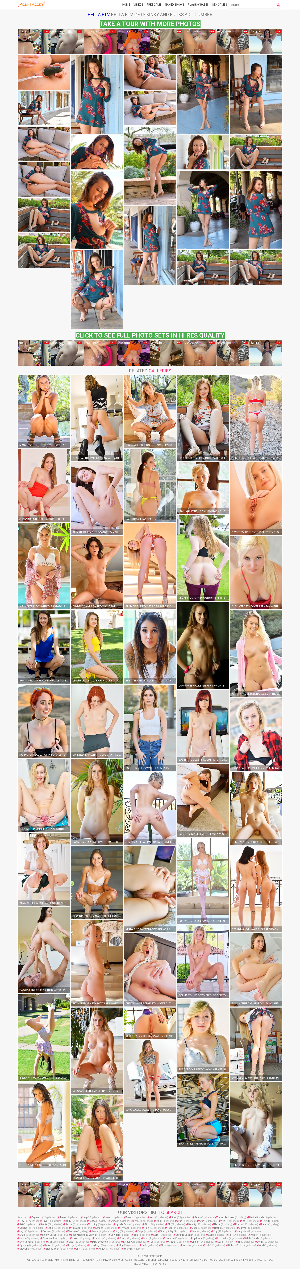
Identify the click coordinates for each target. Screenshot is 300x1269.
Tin (146, 1224)
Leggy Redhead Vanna (83, 1234)
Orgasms (37, 1217)
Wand (108, 1217)
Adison (254, 1234)
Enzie (22, 1234)
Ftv (135, 1221)
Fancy (22, 1238)
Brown (129, 1217)
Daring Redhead (226, 1217)
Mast (71, 1241)
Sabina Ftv (25, 1227)
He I (230, 1234)
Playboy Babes (198, 4)
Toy (215, 1231)
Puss (169, 1227)
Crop (179, 1221)
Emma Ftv (222, 1238)
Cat (50, 1241)
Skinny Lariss (49, 1234)
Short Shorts (26, 1241)
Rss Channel (141, 1264)
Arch (201, 1221)
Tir (239, 1241)
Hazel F (76, 1238)
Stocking (24, 1248)
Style (220, 1241)
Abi (210, 1234)
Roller (159, 1221)
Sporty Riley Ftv (168, 1231)
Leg (85, 1217)
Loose (92, 1221)
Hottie (217, 1227)
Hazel (217, 1224)
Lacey (264, 1224)
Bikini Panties (50, 1238)
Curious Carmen (184, 1234)
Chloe (113, 1221)
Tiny (21, 1221)
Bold (136, 1234)
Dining (265, 1221)
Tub (151, 1241)
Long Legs (95, 1245)
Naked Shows (174, 4)
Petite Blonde (256, 1217)
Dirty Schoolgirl (100, 1241)
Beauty (192, 1224)
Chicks (171, 1241)
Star (163, 1245)
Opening (24, 1245)
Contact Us (159, 1264)
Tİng (121, 1245)
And (259, 1241)
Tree (62, 1217)
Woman (72, 1231)
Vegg (195, 1227)
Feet (194, 1231)
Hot (207, 1245)
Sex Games (219, 4)
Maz (47, 1245)
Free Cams (154, 4)
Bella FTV (99, 14)
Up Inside (198, 1238)
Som (174, 1217)
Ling (117, 1231)
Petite (44, 1224)
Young (127, 1248)
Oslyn (141, 1231)
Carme (242, 1227)
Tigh (146, 1227)
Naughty (241, 1231)
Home (126, 4)
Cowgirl (115, 1234)
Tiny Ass (124, 1227)
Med (145, 1238)
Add (261, 1245)
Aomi (156, 1234)
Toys (44, 1221)
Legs (22, 1231)
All (169, 1224)
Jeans (94, 1231)
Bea (197, 1217)
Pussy (238, 1224)
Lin (69, 1245)
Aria (223, 1221)
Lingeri (195, 1241)
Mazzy (102, 1248)
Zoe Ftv (99, 1238)
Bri (143, 1245)
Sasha (68, 1224)
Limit (78, 1248)
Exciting (93, 1224)
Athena (99, 1227)
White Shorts (252, 1238)
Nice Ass (75, 1227)
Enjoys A (128, 1241)
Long (50, 1227)
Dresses (47, 1231)
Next (152, 1217)
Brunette (170, 1238)
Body (68, 1221)
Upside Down (123, 1224)
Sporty (123, 1238)
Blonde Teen (52, 1248)
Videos (138, 4)
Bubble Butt (234, 1245)
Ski (21, 1224)
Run (185, 1245)
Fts (243, 1221)
